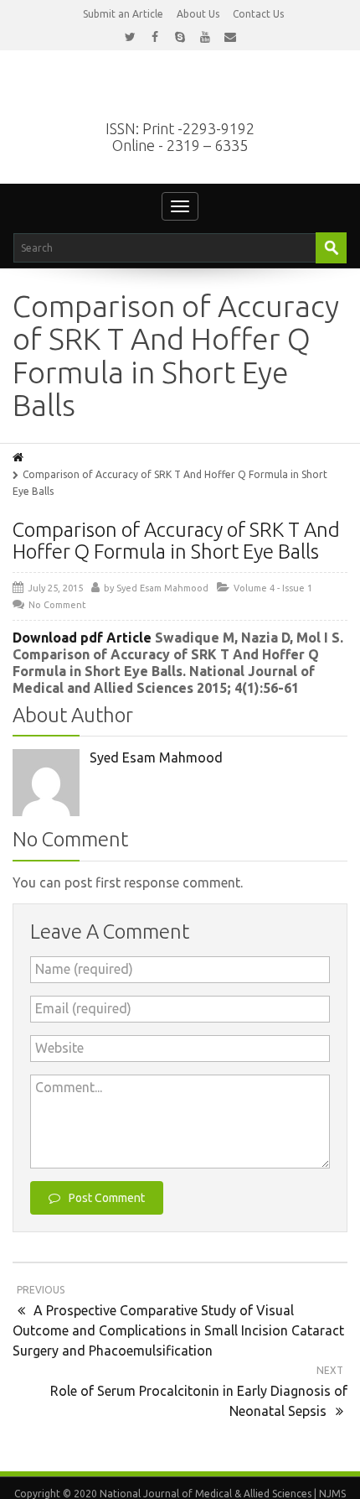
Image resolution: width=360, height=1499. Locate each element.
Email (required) (83, 1008)
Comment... (68, 1087)
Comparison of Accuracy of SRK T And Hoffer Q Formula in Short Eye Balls (176, 540)
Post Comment (107, 1198)
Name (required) (84, 968)
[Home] (19, 457)
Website (59, 1047)
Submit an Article (123, 13)
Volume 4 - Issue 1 (273, 588)
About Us (198, 13)
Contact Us (258, 13)
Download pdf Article (84, 637)
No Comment (57, 605)
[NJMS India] (180, 94)
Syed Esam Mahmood (162, 588)
